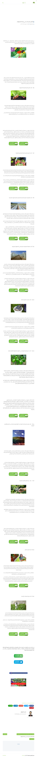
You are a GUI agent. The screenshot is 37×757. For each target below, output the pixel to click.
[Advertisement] (18, 12)
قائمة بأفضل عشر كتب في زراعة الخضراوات (27, 703)
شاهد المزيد (5, 734)
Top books (23, 755)
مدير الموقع (31, 24)
